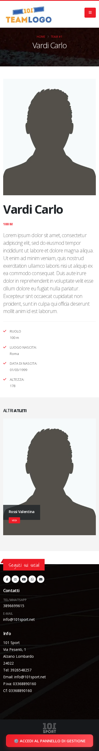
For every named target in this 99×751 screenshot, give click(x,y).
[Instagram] (15, 579)
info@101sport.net (19, 619)
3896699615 (13, 605)
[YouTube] (23, 579)
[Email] (40, 579)
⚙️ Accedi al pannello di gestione (50, 740)
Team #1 (56, 36)
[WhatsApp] (32, 579)
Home (41, 36)
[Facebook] (7, 579)
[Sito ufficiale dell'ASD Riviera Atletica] (28, 14)
